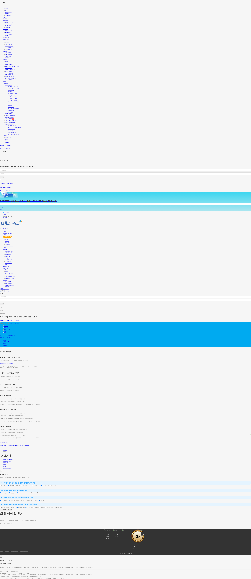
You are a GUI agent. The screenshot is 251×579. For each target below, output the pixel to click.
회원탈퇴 (7, 142)
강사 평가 (10, 103)
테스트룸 (5, 217)
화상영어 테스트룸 (12, 132)
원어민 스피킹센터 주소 (10, 69)
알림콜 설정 (10, 112)
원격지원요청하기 (4, 442)
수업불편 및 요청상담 (10, 115)
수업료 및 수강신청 (9, 56)
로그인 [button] (4, 231)
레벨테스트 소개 (9, 22)
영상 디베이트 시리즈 (10, 47)
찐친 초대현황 (9, 118)
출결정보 (10, 105)
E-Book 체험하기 (9, 46)
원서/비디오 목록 (6, 39)
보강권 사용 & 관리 (12, 98)
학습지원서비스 (9, 124)
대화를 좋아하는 (5, 493)
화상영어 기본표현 (12, 125)
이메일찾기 (2, 183)
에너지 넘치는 (13, 493)
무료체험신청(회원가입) (5, 145)
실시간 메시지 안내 (9, 79)
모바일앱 (5, 214)
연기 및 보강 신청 (12, 96)
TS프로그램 (5, 8)
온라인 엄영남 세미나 (10, 71)
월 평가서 (10, 91)
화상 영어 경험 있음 (27, 485)
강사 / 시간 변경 (11, 95)
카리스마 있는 (35, 500)
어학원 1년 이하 (37, 485)
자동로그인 (4, 180)
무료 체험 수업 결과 (12, 100)
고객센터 (5, 59)
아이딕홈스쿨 (8, 13)
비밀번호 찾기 (6, 462)
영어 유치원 (18, 485)
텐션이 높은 (18, 500)
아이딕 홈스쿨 (8, 34)
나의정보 (5, 135)
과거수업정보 (11, 107)
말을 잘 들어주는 (5, 500)
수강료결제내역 (9, 137)
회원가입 (17, 320)
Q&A (6, 63)
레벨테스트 (5, 20)
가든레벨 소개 (8, 24)
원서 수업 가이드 (9, 44)
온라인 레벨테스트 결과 (13, 101)
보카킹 (6, 35)
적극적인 (34, 493)
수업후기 (5, 17)
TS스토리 (7, 212)
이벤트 (4, 81)
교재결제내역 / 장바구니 (10, 120)
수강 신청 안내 (8, 52)
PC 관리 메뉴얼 (11, 130)
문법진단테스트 (9, 27)
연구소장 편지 (8, 68)
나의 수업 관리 (8, 85)
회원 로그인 (5, 464)
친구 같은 (42, 500)
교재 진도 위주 (13, 507)
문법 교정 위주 (4, 507)
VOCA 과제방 (11, 90)
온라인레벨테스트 (9, 25)
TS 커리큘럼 (5, 29)
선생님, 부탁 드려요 (9, 117)
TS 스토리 (5, 18)
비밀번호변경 (8, 139)
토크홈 (4, 340)
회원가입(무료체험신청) (8, 233)
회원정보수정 (8, 140)
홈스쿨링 (11, 485)
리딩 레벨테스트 (9, 74)
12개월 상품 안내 (12, 66)
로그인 (2, 177)
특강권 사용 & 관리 (12, 93)
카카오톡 (5, 345)
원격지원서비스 (11, 129)
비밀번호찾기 (10, 183)
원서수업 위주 (49, 507)
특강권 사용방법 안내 (10, 76)
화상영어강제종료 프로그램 (6, 363)
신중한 (40, 493)
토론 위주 (42, 507)
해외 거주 (53, 485)
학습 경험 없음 (4, 485)
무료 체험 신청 (8, 54)
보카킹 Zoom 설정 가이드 (13, 134)
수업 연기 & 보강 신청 (5, 148)
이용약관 (5, 466)
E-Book (6, 42)
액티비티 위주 (21, 507)
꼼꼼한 (12, 500)
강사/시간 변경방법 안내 (10, 78)
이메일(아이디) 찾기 (7, 461)
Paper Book (7, 40)
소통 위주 (36, 507)
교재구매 (7, 57)
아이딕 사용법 (6, 341)
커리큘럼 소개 (8, 30)
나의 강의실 (5, 83)
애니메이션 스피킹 (9, 49)
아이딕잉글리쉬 (9, 15)
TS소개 (7, 10)
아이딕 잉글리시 (9, 113)
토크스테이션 (8, 12)
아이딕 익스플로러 (9, 73)
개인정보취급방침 (7, 468)
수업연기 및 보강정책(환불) (14, 127)
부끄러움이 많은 (22, 493)
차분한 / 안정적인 (26, 500)
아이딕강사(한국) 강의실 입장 (15, 88)
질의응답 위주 (29, 507)
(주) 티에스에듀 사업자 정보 (125, 553)
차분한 (29, 493)
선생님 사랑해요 (9, 64)
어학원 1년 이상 (46, 485)
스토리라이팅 (6, 37)
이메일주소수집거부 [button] (24, 551)
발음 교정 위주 (58, 507)
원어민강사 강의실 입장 (13, 86)
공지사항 (7, 61)
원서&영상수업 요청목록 (13, 108)
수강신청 (5, 51)
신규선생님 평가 (11, 110)
